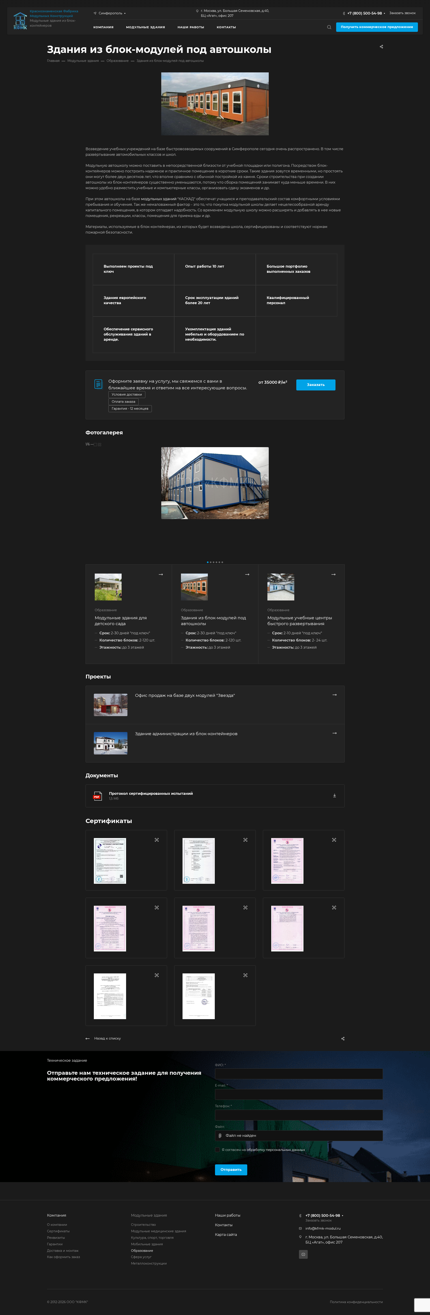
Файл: (220, 1127)
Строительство (143, 1224)
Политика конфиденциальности (356, 1302)
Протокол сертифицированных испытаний (151, 793)
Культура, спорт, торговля (152, 1237)
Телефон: (223, 1106)
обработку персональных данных (276, 1150)
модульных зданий (158, 199)
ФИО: (220, 1065)
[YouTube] (303, 1254)
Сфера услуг (141, 1257)
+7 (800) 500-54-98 (364, 13)
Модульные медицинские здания (158, 1231)
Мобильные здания (147, 1244)
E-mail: (221, 1085)
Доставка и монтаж (62, 1250)
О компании (57, 1224)
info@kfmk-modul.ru (323, 1228)
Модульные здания (149, 1215)
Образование (142, 1250)
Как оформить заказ (63, 1257)
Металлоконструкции (149, 1263)
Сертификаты (58, 1231)
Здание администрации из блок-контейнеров (186, 733)
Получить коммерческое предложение (377, 27)
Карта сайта (226, 1235)
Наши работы (228, 1215)
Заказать (316, 385)
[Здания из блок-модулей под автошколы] (215, 483)
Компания (56, 1215)
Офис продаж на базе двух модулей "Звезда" (185, 695)
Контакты (224, 1225)
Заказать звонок (402, 13)
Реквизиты (56, 1237)
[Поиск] (329, 27)
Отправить (231, 1170)
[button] (208, 562)
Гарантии (55, 1244)
